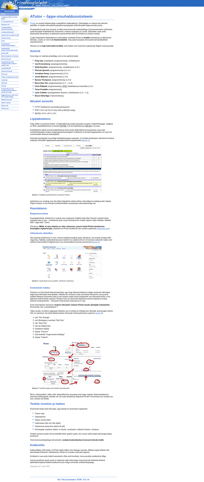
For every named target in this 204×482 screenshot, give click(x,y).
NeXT (3, 41)
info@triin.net (25, 8)
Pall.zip (3, 86)
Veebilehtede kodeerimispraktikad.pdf (9, 49)
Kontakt (66, 5)
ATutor (33, 23)
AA (88, 479)
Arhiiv (53, 5)
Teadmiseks (46, 5)
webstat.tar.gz (6, 38)
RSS (59, 479)
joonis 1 (85, 140)
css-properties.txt (7, 22)
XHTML (79, 479)
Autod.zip (4, 80)
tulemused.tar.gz (6, 71)
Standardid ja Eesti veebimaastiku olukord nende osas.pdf (9, 90)
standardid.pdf (6, 68)
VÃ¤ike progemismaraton (9, 77)
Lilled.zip (4, 83)
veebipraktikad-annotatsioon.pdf (6, 28)
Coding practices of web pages (9, 18)
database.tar (5, 24)
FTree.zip (4, 74)
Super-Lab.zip (5, 103)
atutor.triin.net (102, 229)
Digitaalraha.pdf (6, 100)
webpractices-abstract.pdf (10, 35)
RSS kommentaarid (69, 479)
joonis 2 (95, 242)
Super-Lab (4, 105)
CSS (84, 479)
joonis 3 (98, 313)
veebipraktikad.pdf (7, 32)
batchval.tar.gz (6, 59)
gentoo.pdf (4, 53)
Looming (59, 5)
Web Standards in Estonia (9, 56)
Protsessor (5, 108)
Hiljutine (38, 5)
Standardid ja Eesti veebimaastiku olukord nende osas (9, 63)
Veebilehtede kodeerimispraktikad (8, 44)
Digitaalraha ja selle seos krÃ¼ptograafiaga (9, 96)
